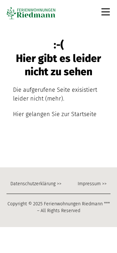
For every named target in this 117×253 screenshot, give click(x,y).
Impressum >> (92, 184)
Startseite (84, 114)
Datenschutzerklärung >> (35, 184)
